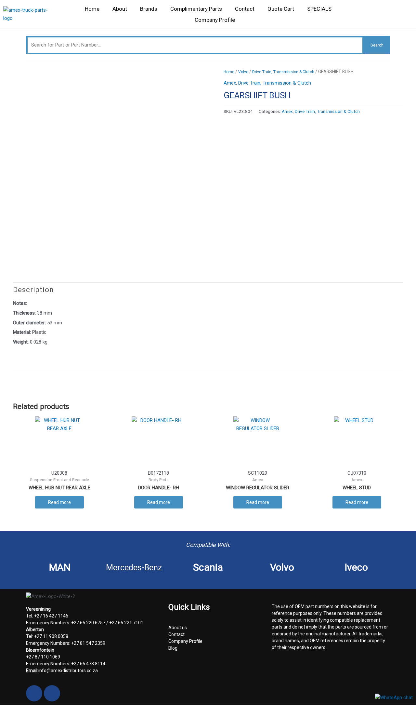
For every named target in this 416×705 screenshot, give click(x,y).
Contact (244, 9)
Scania (208, 567)
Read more (59, 502)
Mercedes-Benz (134, 567)
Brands (148, 9)
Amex (230, 83)
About (119, 9)
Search (377, 45)
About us (177, 627)
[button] (404, 16)
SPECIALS (319, 9)
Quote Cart (280, 9)
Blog (172, 648)
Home (92, 9)
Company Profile (215, 20)
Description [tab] (33, 290)
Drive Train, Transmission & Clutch (283, 72)
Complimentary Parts (196, 9)
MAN (60, 567)
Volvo (243, 72)
